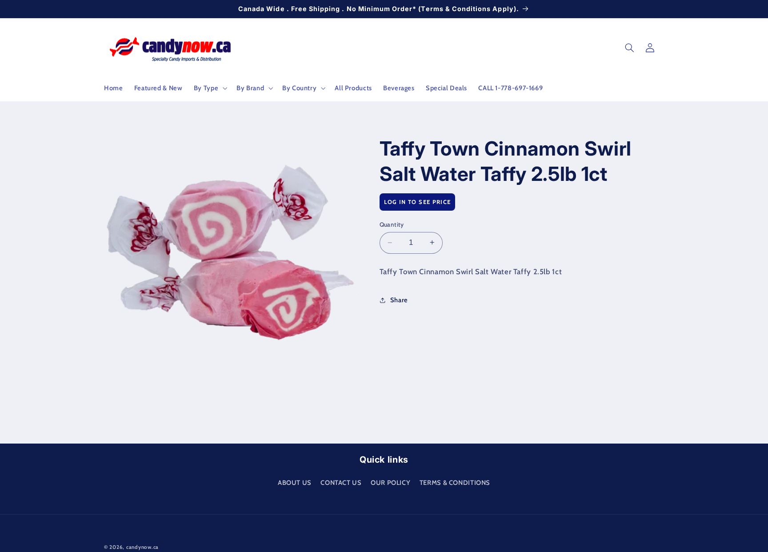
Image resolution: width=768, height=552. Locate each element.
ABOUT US (295, 482)
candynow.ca (142, 547)
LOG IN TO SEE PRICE (417, 201)
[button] (209, 88)
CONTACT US (340, 482)
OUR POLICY (390, 482)
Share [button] (399, 300)
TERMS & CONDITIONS (455, 482)
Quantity (392, 224)
